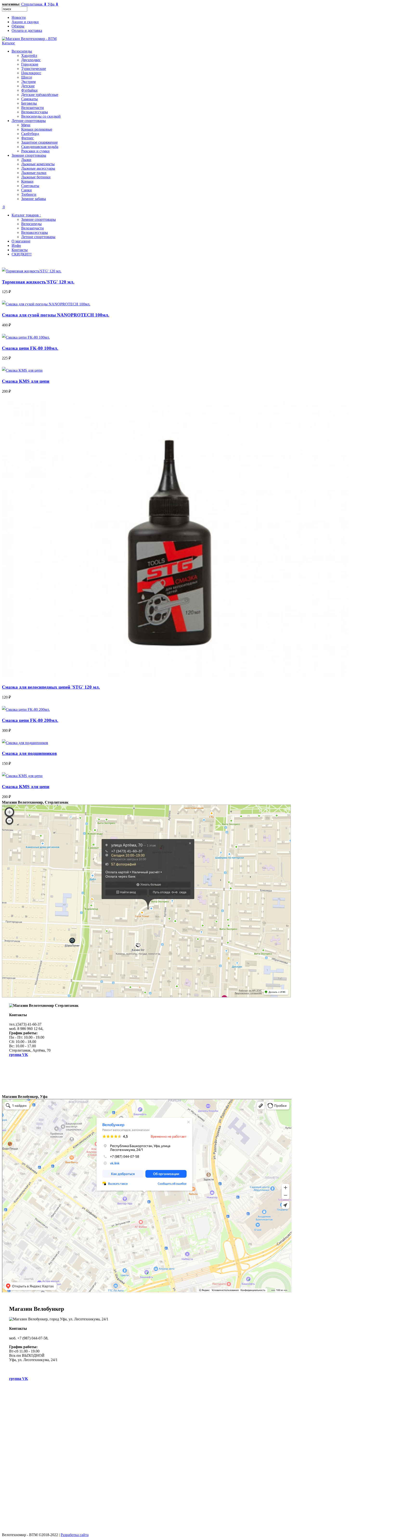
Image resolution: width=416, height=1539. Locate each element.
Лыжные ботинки (36, 177)
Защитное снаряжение (39, 142)
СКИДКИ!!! (22, 254)
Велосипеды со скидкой (41, 116)
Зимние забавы (33, 199)
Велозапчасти (32, 108)
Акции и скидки (25, 22)
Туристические (33, 69)
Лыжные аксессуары (38, 168)
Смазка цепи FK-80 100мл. (30, 348)
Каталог (8, 43)
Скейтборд (30, 134)
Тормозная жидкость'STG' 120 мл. (38, 281)
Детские (28, 86)
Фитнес (27, 138)
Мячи (25, 125)
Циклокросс (31, 73)
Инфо (16, 245)
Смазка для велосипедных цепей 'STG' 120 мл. (51, 687)
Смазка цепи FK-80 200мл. (30, 720)
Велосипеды (22, 51)
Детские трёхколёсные (39, 95)
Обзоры (18, 26)
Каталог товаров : (26, 215)
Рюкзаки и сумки (35, 151)
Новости (19, 17)
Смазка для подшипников (29, 753)
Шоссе (26, 77)
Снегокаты (30, 186)
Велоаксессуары (34, 112)
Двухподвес (31, 60)
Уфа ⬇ (53, 4)
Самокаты (29, 99)
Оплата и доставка (27, 30)
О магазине (21, 241)
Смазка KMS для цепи (25, 381)
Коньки (27, 181)
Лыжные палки (33, 173)
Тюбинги (28, 194)
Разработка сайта (75, 1535)
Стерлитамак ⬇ (34, 4)
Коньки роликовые (36, 129)
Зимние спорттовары (29, 155)
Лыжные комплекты (38, 164)
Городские (29, 64)
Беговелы (29, 103)
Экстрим (28, 82)
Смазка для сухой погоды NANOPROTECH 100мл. (55, 314)
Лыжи (26, 160)
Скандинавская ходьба (39, 147)
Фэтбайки (29, 90)
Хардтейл (29, 56)
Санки (26, 190)
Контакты (20, 250)
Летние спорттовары (29, 121)
